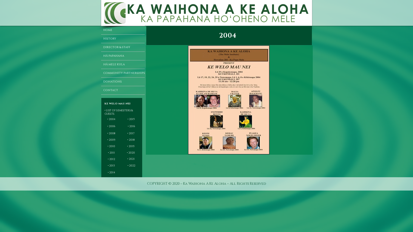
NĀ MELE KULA (114, 64)
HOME (107, 30)
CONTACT (110, 90)
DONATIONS (112, 82)
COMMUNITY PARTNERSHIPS (124, 73)
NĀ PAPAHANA (113, 56)
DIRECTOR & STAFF (116, 47)
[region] (122, 103)
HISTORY (109, 39)
